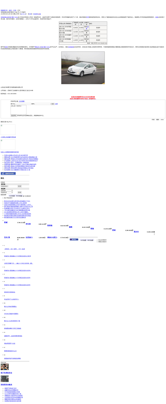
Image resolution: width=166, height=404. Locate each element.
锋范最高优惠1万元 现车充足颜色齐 (15, 217)
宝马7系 (7, 237)
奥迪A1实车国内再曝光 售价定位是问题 (23, 166)
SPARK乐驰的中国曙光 (11, 313)
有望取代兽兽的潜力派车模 (13, 401)
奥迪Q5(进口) (52, 237)
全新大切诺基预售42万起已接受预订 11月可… (18, 204)
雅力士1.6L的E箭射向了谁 (12, 321)
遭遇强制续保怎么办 (10, 351)
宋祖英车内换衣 (6, 385)
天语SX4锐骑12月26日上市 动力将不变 (16, 155)
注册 (56, 104)
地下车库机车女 (6, 373)
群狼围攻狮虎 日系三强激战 (12, 328)
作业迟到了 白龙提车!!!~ (11, 299)
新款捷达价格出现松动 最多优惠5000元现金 (17, 215)
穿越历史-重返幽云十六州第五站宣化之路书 (17, 256)
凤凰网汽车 (4, 10)
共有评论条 (37, 14)
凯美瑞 (49, 225)
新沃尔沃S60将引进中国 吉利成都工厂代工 (17, 201)
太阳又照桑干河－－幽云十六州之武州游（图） (18, 263)
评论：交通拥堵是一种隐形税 (20, 162)
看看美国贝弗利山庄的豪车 (13, 399)
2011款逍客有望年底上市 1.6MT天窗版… (16, 212)
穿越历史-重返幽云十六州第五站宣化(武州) (17, 277)
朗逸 (92, 228)
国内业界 (7, 159)
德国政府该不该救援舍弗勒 (12, 358)
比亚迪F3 (29, 237)
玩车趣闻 (7, 169)
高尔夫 (136, 232)
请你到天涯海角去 (9, 292)
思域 (114, 230)
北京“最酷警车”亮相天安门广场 (20, 169)
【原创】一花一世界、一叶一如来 (14, 249)
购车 (10, 10)
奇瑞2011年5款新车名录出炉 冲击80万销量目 (24, 159)
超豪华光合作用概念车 (11, 390)
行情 (14, 10)
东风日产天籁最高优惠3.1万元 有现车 (15, 203)
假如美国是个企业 (9, 343)
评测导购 (7, 164)
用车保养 (7, 168)
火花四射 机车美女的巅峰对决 (14, 397)
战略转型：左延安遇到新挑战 (13, 336)
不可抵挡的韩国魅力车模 (12, 392)
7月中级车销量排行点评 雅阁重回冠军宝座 (17, 210)
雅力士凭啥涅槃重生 (10, 306)
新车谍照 (7, 166)
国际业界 (7, 157)
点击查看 (21, 101)
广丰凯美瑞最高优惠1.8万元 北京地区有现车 (17, 214)
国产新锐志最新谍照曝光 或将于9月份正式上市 (18, 206)
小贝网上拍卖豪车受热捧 (8, 137)
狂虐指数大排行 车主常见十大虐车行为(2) (17, 208)
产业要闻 (7, 160)
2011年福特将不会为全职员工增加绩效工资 (24, 157)
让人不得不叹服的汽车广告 (13, 393)
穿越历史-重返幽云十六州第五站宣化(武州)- (17, 270)
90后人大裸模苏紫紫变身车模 (10, 152)
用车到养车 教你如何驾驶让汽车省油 (22, 168)
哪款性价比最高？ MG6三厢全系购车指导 (23, 164)
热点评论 (7, 162)
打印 (30, 14)
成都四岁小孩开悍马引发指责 (14, 395)
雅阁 (70, 227)
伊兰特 (28, 224)
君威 (5, 222)
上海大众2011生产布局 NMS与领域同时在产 (24, 160)
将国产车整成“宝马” (11, 388)
